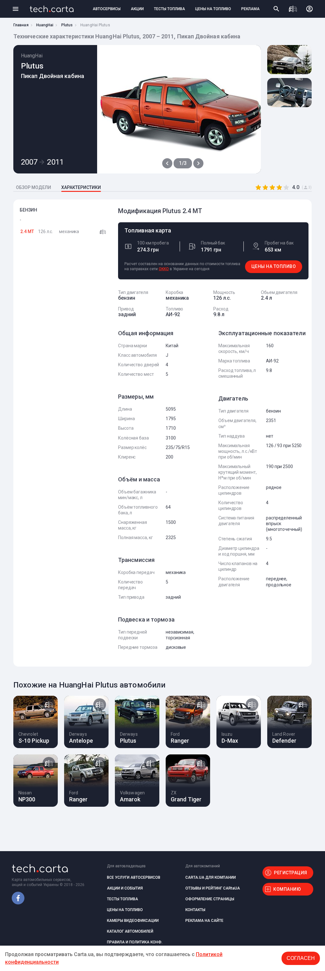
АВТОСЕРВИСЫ (107, 9)
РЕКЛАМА (250, 9)
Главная (21, 25)
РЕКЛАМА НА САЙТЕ (204, 920)
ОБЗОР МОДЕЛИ (33, 187)
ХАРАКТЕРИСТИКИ (81, 187)
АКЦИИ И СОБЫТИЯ (125, 888)
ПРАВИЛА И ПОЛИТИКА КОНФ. (134, 942)
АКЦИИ (137, 9)
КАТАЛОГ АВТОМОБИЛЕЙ (130, 931)
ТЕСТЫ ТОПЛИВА (169, 9)
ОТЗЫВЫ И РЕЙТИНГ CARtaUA (212, 888)
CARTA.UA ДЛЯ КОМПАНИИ (210, 877)
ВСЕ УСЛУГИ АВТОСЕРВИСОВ (133, 877)
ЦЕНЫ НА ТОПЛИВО (213, 9)
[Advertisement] (64, 343)
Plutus (67, 25)
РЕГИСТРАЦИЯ (290, 872)
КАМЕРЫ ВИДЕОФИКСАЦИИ (133, 920)
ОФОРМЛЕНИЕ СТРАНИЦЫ (209, 899)
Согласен (301, 958)
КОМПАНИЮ (287, 889)
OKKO (164, 269)
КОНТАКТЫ (195, 910)
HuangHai (45, 25)
